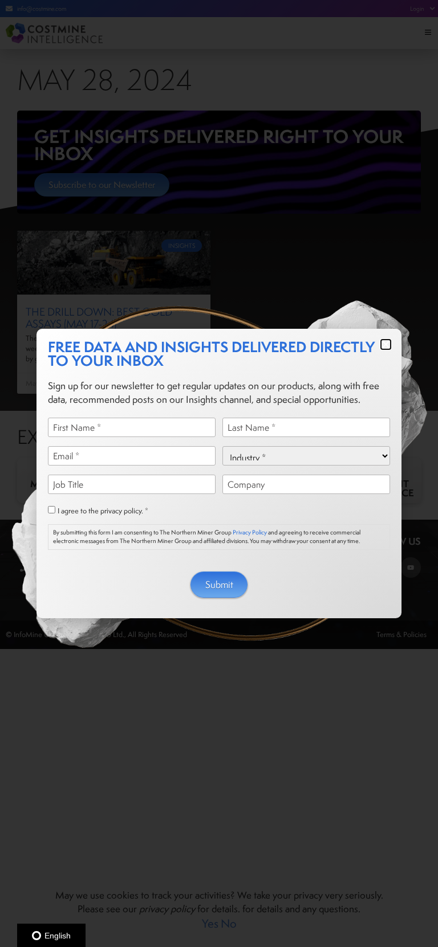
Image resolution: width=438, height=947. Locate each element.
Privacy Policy (250, 532)
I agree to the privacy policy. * (103, 511)
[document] (219, 473)
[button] (386, 344)
